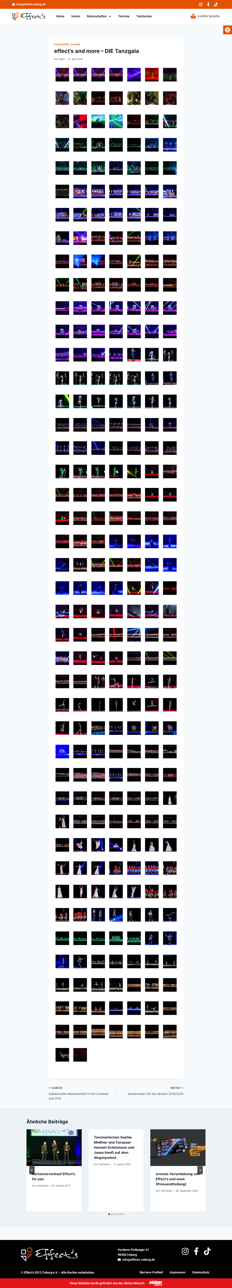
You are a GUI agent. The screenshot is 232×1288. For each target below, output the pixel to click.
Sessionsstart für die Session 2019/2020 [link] (155, 1091)
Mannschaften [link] (97, 16)
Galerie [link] (75, 44)
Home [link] (60, 16)
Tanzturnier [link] (144, 16)
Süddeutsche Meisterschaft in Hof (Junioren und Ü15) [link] (79, 1093)
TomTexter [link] (42, 1185)
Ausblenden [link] (61, 44)
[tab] (109, 1214)
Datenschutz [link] (200, 1272)
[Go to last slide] (32, 1170)
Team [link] (62, 59)
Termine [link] (124, 16)
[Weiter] (200, 1170)
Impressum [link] (177, 1272)
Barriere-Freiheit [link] (151, 1272)
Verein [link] (75, 16)
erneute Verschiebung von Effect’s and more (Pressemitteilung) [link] (178, 1179)
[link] (227, 29)
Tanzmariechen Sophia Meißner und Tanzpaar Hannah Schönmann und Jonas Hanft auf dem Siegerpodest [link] (114, 1147)
